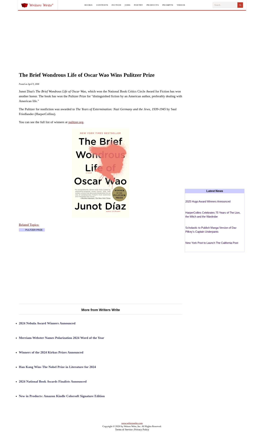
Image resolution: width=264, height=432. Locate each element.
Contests (102, 5)
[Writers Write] (39, 5)
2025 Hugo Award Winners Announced (207, 201)
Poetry (138, 5)
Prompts (167, 5)
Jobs (127, 5)
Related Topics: (29, 225)
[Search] (240, 5)
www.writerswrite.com (132, 423)
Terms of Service (124, 429)
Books (88, 5)
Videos (181, 5)
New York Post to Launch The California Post (211, 242)
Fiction (116, 5)
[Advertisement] (132, 37)
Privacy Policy (141, 429)
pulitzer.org (75, 122)
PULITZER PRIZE (34, 230)
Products (153, 5)
